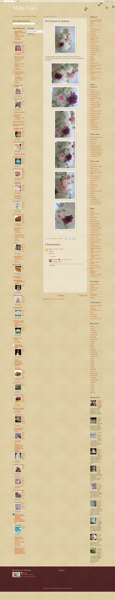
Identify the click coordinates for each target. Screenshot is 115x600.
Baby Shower (93, 164)
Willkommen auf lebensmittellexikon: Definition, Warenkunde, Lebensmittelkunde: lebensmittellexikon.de (20, 518)
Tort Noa (92, 195)
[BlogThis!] (70, 239)
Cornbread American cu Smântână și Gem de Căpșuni (19, 37)
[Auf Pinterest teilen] (75, 239)
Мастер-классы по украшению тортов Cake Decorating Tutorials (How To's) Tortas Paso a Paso (20, 550)
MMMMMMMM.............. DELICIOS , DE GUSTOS (20, 282)
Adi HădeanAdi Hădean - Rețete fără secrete (20, 33)
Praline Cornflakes (94, 265)
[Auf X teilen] (72, 239)
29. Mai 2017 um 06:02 (57, 249)
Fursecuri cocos (94, 232)
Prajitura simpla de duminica (99, 402)
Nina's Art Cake (19, 295)
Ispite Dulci (18, 195)
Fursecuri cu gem (94, 237)
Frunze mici (93, 52)
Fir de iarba (93, 34)
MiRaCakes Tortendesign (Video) (95, 309)
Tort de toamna (94, 129)
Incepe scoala (93, 168)
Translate (33, 35)
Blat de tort (93, 219)
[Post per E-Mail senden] (65, 238)
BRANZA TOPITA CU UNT (23, 134)
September (93, 339)
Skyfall (92, 109)
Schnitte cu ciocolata (95, 274)
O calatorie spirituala (19, 117)
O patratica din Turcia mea (18, 308)
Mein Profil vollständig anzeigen (28, 576)
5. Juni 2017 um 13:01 (65, 259)
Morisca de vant (94, 63)
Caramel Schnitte (94, 221)
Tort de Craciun (23, 90)
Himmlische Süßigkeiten (18, 183)
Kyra (50, 249)
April (91, 364)
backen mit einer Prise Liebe (19, 43)
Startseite (61, 296)
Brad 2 (92, 25)
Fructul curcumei (94, 46)
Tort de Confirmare (94, 201)
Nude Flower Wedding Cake (23, 495)
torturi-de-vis (18, 476)
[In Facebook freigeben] (73, 239)
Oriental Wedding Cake (96, 137)
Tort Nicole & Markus (95, 152)
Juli (91, 358)
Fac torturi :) (17, 341)
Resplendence (23, 350)
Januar (92, 371)
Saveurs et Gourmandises (18, 368)
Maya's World (18, 264)
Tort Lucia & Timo (94, 115)
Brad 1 (92, 23)
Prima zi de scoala (94, 178)
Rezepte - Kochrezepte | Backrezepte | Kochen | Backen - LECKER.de (19, 362)
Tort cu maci (93, 143)
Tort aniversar (93, 125)
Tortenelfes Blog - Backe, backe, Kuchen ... (19, 430)
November (92, 335)
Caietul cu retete (19, 72)
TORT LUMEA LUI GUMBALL (23, 161)
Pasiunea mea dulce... (18, 339)
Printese (92, 182)
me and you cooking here (18, 277)
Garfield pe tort (23, 467)
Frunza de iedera (94, 48)
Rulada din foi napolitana (93, 272)
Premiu (92, 312)
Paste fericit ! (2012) (99, 468)
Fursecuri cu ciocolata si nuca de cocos (95, 235)
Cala (91, 27)
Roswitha (55, 259)
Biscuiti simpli (93, 217)
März (91, 328)
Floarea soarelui (94, 41)
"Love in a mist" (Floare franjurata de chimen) (96, 20)
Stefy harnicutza (19, 394)
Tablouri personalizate (23, 506)
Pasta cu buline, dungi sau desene (95, 66)
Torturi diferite (93, 316)
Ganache (92, 244)
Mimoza (92, 61)
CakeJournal (18, 77)
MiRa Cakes (25, 7)
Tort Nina (92, 193)
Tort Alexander (93, 184)
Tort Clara (92, 189)
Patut (91, 75)
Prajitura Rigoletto (94, 246)
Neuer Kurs (23, 527)
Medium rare (23, 384)
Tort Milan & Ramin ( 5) (96, 191)
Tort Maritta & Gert (94, 117)
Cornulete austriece (95, 223)
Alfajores (92, 211)
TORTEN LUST (18, 415)
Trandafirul (92, 79)
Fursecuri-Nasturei (94, 242)
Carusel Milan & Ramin (96, 166)
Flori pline (92, 43)
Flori (91, 292)
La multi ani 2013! (94, 102)
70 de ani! (92, 89)
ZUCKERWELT (18, 525)
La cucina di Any (19, 214)
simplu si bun (18, 382)
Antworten (51, 253)
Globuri (92, 100)
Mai (91, 326)
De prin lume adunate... (18, 115)
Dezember (92, 332)
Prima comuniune (94, 176)
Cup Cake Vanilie (94, 225)
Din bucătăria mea (19, 142)
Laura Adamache (19, 235)
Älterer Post (83, 296)
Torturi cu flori (93, 314)
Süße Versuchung (19, 408)
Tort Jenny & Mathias (95, 148)
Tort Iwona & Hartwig (95, 113)
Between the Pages (19, 57)
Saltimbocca (17, 230)
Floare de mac (93, 36)
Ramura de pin (93, 77)
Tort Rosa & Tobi (94, 123)
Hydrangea (93, 54)
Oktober (92, 337)
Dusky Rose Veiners (20, 154)
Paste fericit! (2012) (95, 104)
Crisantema (93, 31)
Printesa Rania (93, 180)
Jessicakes (17, 201)
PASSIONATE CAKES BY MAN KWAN (19, 346)
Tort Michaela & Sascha (96, 150)
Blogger (70, 588)
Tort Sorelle (93, 197)
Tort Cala (92, 141)
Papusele (92, 297)
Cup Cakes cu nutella (95, 227)
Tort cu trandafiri (94, 127)
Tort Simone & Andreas (96, 154)
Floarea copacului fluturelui (99, 549)
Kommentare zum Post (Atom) (56, 299)
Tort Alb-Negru (93, 139)
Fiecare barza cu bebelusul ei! (94, 295)
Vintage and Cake (19, 490)
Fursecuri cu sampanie (95, 239)
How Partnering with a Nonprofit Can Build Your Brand (20, 543)
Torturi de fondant (19, 464)
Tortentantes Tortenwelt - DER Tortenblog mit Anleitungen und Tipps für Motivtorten (19, 448)
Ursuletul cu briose (23, 329)
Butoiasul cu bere (94, 92)
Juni (91, 343)
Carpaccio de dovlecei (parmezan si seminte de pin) (20, 238)
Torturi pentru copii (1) (95, 204)
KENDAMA (23, 285)
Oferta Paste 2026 (19, 197)
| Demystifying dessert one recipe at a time (19, 539)
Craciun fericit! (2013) (95, 98)
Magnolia (92, 58)
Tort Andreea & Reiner (95, 111)
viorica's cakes (18, 502)
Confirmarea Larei (94, 94)
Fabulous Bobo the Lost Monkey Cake (19, 59)
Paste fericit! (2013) (95, 106)
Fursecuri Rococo (94, 230)
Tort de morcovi (94, 276)
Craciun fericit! (93, 96)
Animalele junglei (94, 287)
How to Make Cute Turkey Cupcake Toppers (19, 80)
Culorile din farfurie (20, 112)
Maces (92, 56)
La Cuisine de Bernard (18, 229)
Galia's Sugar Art (19, 169)
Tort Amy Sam (93, 186)
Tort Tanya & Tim (94, 156)
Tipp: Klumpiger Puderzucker (23, 187)
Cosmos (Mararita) (94, 29)
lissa (16, 243)
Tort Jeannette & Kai (95, 145)
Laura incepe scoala (95, 170)
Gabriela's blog (19, 157)
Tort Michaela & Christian (94, 120)
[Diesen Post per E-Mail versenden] (68, 239)
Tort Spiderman (94, 199)
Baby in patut (93, 290)
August (92, 341)
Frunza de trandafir (95, 50)
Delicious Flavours (19, 121)
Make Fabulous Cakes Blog (19, 257)
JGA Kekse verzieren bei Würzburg (19, 410)
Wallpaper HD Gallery (20, 73)
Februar (92, 330)
